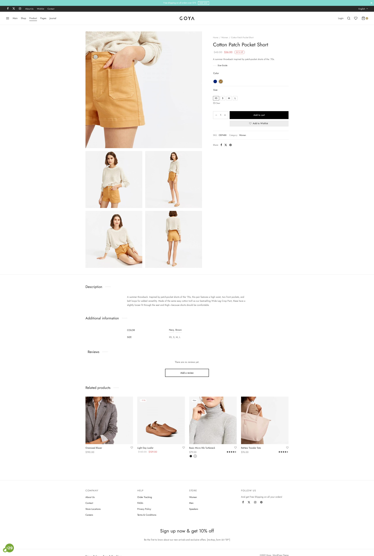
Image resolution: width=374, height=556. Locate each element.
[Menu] (7, 18)
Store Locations (93, 509)
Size (215, 90)
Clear (217, 103)
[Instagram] (20, 9)
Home (215, 37)
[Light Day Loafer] (161, 420)
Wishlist (40, 8)
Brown (178, 330)
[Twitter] (248, 502)
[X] (13, 9)
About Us (29, 8)
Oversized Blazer (93, 448)
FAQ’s (140, 503)
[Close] (371, 3)
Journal (53, 18)
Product (33, 18)
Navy (171, 330)
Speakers (193, 509)
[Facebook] (8, 9)
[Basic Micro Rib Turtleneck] (213, 420)
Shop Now (203, 3)
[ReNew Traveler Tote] (265, 420)
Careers (89, 515)
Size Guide (222, 65)
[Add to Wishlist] (132, 447)
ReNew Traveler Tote (251, 448)
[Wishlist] (356, 18)
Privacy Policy (144, 509)
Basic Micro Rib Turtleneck (202, 448)
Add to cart (259, 115)
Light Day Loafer (145, 448)
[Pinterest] (230, 144)
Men (191, 503)
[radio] (215, 81)
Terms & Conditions (146, 515)
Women (224, 37)
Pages (43, 18)
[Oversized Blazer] (109, 420)
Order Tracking (144, 497)
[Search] (348, 18)
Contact (50, 8)
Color (216, 73)
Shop (23, 18)
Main (15, 18)
